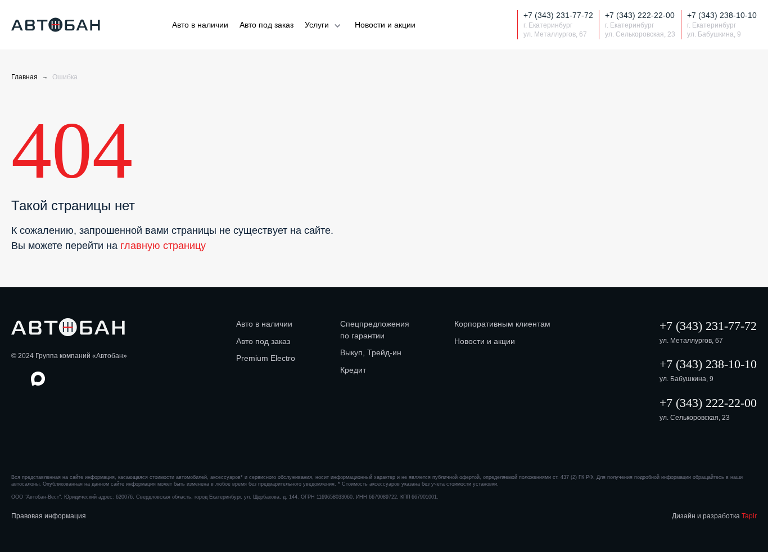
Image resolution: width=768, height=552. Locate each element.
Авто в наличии (200, 24)
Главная (24, 77)
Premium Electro (265, 358)
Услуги (317, 24)
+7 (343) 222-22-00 (708, 403)
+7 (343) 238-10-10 (708, 364)
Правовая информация (48, 516)
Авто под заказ (266, 24)
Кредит (353, 369)
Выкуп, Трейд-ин (370, 352)
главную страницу (163, 245)
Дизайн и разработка (714, 516)
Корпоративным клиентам (502, 323)
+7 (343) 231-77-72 (708, 326)
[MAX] (485, 25)
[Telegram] (505, 25)
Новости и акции (385, 24)
